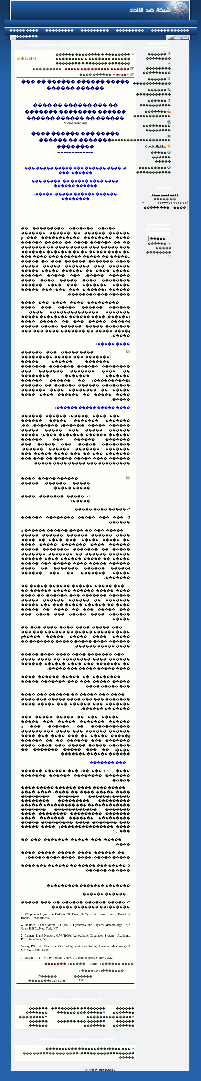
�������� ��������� (157, 70)
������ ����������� (153, 92)
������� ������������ (152, 114)
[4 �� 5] (36, 971)
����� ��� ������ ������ (33, 1021)
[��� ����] (30, 59)
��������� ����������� (153, 170)
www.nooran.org (75, 123)
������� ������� (107, 63)
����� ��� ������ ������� (120, 1021)
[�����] (26, 59)
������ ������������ (152, 81)
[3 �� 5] (42, 971)
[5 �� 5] (30, 971)
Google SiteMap (156, 146)
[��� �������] (18, 59)
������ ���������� (155, 103)
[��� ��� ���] (34, 59)
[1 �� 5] (53, 971)
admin (93, 963)
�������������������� (139, 140)
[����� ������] (22, 59)
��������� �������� (157, 128)
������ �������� (78, 54)
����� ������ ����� (161, 157)
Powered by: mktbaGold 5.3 (100, 1069)
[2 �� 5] (47, 971)
